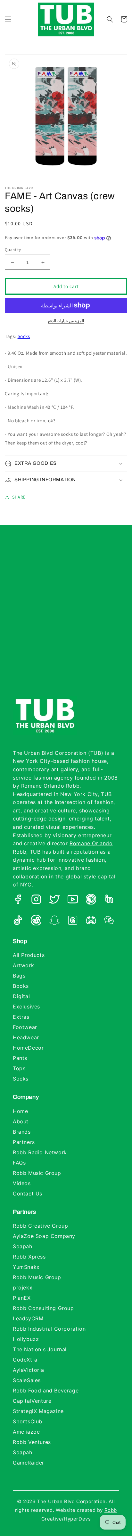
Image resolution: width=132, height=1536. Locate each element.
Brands (22, 1132)
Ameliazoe (26, 1431)
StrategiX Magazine (38, 1411)
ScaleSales (27, 1380)
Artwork (23, 965)
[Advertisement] (66, 617)
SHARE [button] (19, 497)
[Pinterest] (91, 900)
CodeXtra (25, 1359)
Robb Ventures (32, 1442)
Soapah (22, 1246)
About (21, 1121)
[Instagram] (36, 900)
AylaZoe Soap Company (44, 1236)
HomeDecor (28, 1047)
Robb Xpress (29, 1256)
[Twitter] (54, 900)
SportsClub (27, 1421)
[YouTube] (73, 900)
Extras (21, 1017)
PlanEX (22, 1298)
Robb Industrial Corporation (49, 1328)
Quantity (13, 249)
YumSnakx (26, 1267)
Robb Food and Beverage (45, 1390)
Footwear (25, 1027)
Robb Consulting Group (43, 1308)
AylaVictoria (28, 1370)
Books (21, 986)
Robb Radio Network (40, 1152)
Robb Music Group (37, 1173)
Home (20, 1111)
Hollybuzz (26, 1339)
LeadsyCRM (28, 1318)
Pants (20, 1058)
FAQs (19, 1162)
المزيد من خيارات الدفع (66, 320)
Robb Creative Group (40, 1225)
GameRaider (28, 1462)
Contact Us (27, 1193)
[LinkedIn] (109, 900)
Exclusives (26, 1006)
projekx (22, 1287)
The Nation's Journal (40, 1349)
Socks (24, 336)
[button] (8, 19)
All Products (29, 955)
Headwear (26, 1037)
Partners (24, 1142)
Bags (19, 975)
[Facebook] (18, 900)
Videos (22, 1183)
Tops (19, 1068)
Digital (21, 996)
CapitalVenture (32, 1401)
